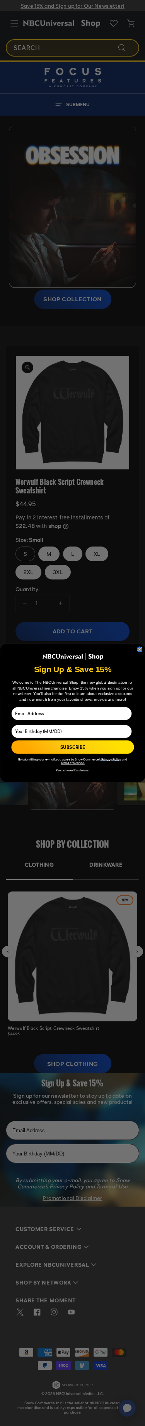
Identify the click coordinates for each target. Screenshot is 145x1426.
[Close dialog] (139, 649)
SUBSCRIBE (72, 747)
